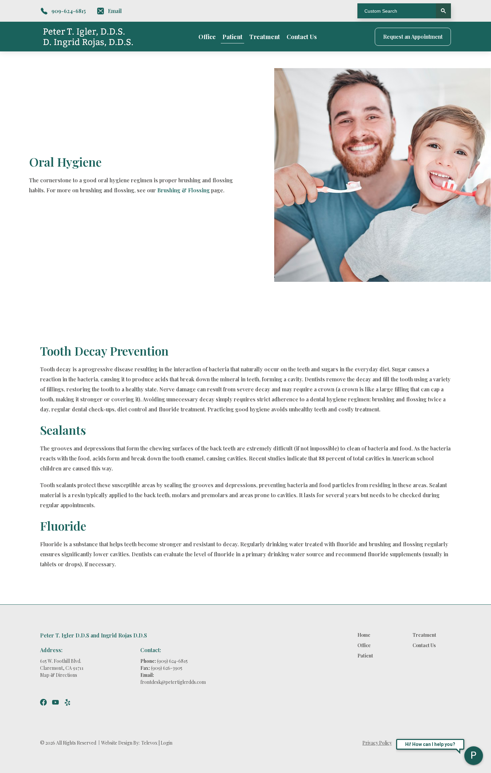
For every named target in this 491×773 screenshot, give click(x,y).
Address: (51, 649)
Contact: (150, 649)
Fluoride (63, 526)
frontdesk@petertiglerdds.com (173, 682)
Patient (232, 37)
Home (363, 635)
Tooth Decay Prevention (104, 351)
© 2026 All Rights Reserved (68, 743)
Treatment (264, 37)
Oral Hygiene (65, 162)
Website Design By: (120, 743)
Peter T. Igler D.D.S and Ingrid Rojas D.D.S (93, 635)
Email (115, 10)
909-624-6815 (68, 10)
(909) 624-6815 (172, 661)
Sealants (63, 430)
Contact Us (302, 37)
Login (166, 743)
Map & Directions (58, 675)
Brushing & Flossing (183, 190)
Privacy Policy (377, 743)
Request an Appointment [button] (413, 36)
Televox (149, 743)
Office (207, 37)
